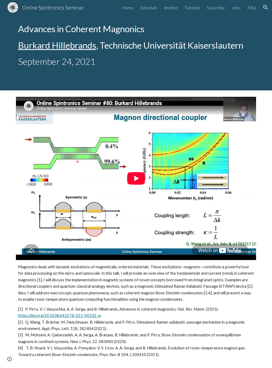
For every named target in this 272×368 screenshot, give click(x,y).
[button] (265, 7)
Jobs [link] (236, 7)
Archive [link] (171, 7)
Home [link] (127, 7)
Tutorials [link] (192, 7)
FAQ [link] (252, 7)
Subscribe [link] (216, 7)
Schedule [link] (148, 7)
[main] (136, 45)
